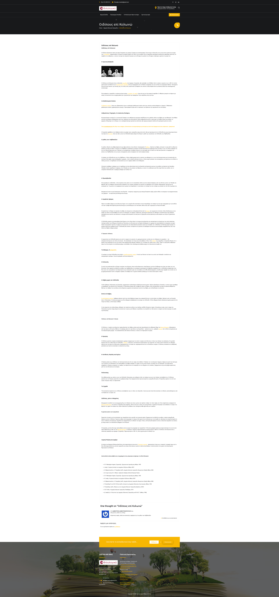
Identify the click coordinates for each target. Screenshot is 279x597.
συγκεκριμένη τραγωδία (122, 84)
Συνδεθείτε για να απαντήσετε (169, 518)
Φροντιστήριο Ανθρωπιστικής (166, 7)
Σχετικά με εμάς (145, 14)
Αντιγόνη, (110, 133)
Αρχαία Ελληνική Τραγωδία (111, 28)
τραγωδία (124, 83)
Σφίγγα (147, 211)
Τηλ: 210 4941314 (105, 2)
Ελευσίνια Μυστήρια (106, 404)
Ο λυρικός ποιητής (142, 444)
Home (100, 28)
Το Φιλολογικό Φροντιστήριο (131, 14)
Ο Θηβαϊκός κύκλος (106, 105)
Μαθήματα (154, 542)
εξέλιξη (154, 241)
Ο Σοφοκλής (107, 54)
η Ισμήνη (125, 342)
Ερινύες (160, 329)
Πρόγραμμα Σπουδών (115, 14)
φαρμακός (113, 250)
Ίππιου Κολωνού (164, 327)
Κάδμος (148, 147)
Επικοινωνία (175, 14)
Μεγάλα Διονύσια (122, 429)
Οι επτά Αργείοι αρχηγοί (107, 298)
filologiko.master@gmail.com (121, 2)
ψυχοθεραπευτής (108, 126)
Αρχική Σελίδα (104, 14)
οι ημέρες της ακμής (133, 93)
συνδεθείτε (117, 526)
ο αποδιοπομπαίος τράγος (129, 254)
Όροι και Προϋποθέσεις (126, 577)
